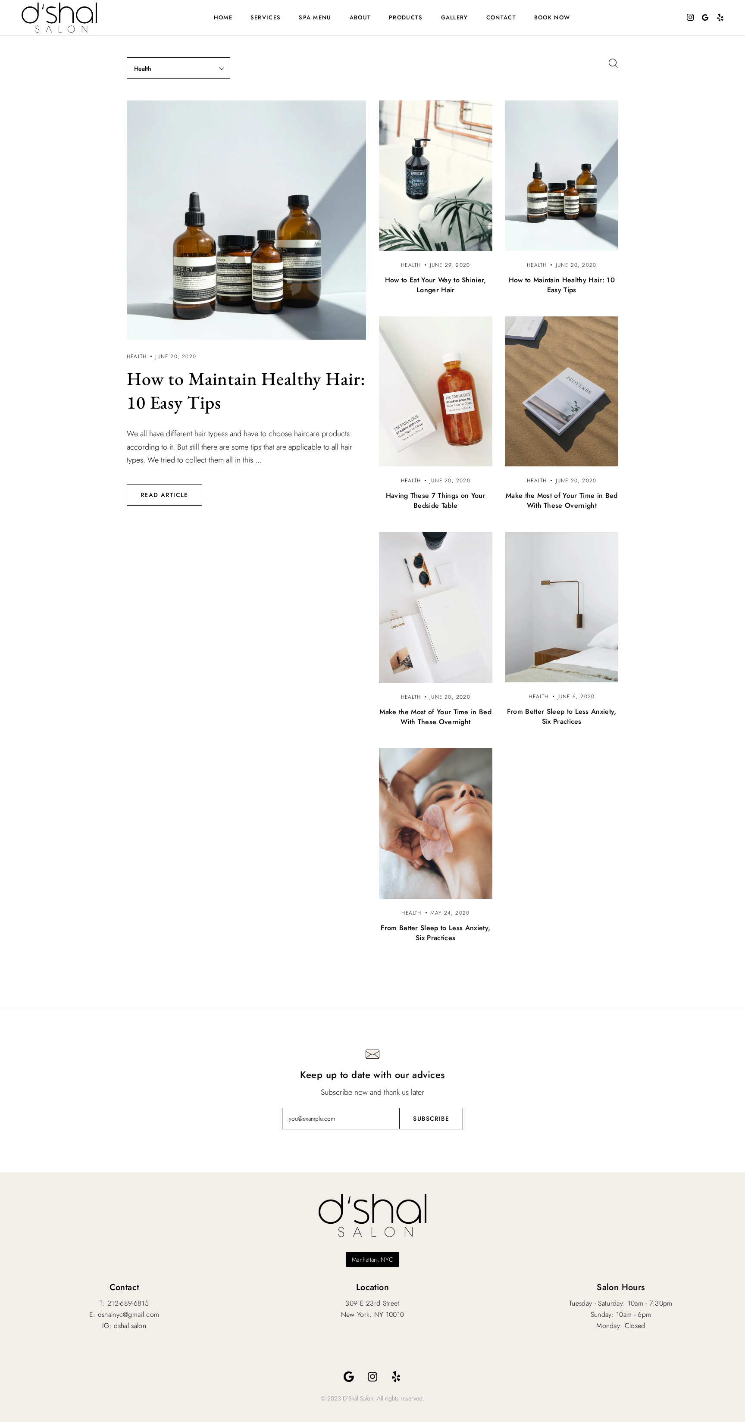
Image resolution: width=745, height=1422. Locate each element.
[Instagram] (372, 1377)
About (360, 17)
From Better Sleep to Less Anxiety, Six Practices (562, 716)
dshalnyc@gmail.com (129, 1314)
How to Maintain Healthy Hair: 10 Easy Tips (562, 285)
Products (406, 17)
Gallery (454, 17)
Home (223, 17)
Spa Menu (315, 17)
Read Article (164, 495)
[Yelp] (396, 1377)
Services (265, 17)
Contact (501, 17)
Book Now (552, 17)
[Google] (349, 1377)
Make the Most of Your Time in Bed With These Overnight (562, 500)
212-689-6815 (128, 1303)
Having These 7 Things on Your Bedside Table (435, 500)
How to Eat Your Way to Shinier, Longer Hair (435, 285)
